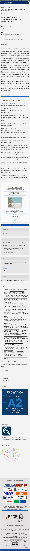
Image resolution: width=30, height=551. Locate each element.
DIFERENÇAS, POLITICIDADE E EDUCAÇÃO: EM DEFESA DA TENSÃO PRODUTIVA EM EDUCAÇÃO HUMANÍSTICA (15, 292)
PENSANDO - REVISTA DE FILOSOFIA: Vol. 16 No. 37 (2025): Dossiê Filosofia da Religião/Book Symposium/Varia (16, 328)
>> (15, 361)
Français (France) (5, 380)
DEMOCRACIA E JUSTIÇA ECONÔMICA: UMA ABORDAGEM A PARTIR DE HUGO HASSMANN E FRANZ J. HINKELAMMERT (16, 339)
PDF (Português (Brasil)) (9, 225)
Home (2, 7)
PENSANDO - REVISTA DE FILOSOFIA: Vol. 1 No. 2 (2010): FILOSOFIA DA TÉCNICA (16, 315)
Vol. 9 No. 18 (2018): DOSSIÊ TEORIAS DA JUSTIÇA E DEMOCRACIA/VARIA (13, 10)
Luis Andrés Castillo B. (20, 545)
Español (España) (5, 376)
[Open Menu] (1, 2)
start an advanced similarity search (16, 364)
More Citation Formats (8, 252)
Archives (7, 7)
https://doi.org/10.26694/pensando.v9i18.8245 (12, 34)
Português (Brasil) (5, 378)
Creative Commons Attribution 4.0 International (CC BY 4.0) (15, 541)
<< (2, 361)
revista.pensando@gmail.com (16, 539)
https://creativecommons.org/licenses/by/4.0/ (14, 280)
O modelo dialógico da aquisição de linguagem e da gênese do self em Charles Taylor (16, 319)
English (3, 374)
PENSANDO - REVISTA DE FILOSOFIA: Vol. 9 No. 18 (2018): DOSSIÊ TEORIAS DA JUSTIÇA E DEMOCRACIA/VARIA (16, 343)
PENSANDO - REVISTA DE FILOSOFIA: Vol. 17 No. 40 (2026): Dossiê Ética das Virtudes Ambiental (16, 349)
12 (13, 361)
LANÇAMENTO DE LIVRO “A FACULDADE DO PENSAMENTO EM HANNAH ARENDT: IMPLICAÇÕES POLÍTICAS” (15, 332)
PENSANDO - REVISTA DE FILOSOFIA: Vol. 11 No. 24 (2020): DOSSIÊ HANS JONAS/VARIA (15, 309)
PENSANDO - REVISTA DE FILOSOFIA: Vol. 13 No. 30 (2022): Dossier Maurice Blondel (15, 357)
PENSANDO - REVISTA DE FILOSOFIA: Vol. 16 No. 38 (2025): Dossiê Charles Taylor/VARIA (15, 322)
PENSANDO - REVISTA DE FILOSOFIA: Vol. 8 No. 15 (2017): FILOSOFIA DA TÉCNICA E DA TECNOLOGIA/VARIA (16, 335)
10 (10, 361)
